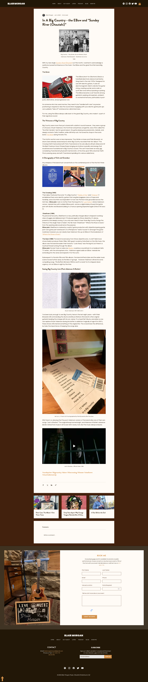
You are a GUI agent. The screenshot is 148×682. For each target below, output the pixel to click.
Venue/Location (87, 585)
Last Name (105, 570)
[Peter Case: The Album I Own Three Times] (46, 503)
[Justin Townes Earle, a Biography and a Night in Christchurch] (101, 503)
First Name (85, 570)
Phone (104, 577)
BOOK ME (52, 654)
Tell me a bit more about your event (93, 593)
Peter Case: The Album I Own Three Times (45, 514)
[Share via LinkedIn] (51, 485)
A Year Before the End (98, 513)
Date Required (107, 585)
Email (83, 577)
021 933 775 (56, 653)
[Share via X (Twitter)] (47, 485)
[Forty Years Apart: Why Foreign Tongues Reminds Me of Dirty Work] (74, 503)
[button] (59, 3)
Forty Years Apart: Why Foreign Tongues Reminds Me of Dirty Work (73, 514)
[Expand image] (52, 176)
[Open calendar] (118, 589)
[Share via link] (56, 485)
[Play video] (74, 446)
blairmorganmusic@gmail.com (53, 651)
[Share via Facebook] (43, 485)
